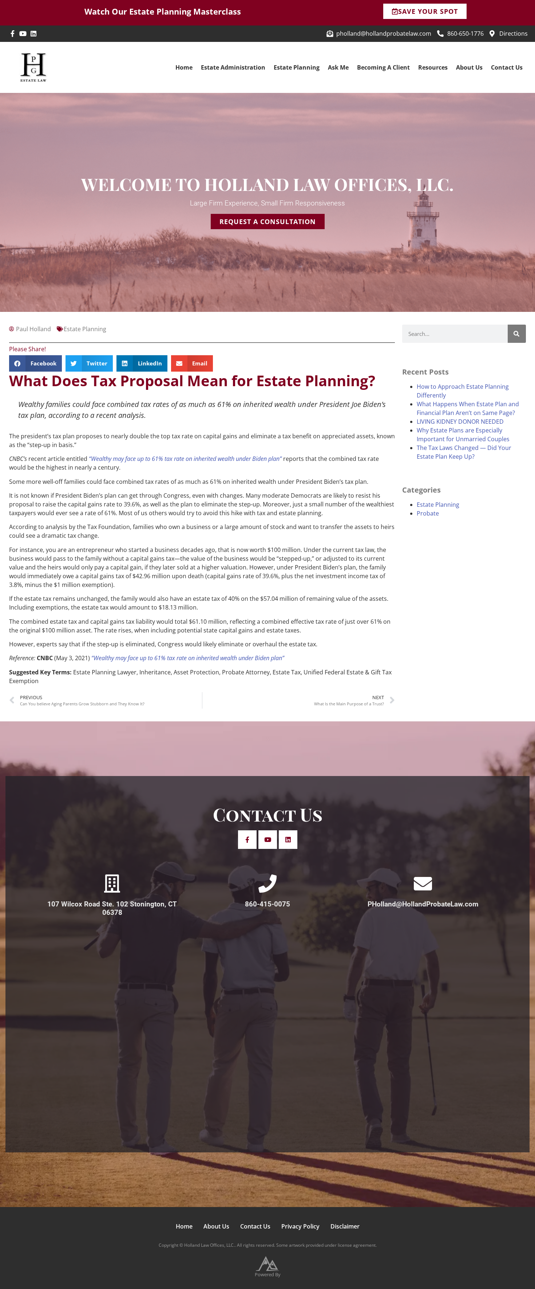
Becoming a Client (383, 67)
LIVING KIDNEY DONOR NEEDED (460, 422)
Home (184, 67)
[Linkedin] (33, 33)
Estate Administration (233, 67)
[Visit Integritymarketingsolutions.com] (267, 1264)
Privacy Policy (300, 1226)
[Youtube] (23, 33)
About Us (469, 67)
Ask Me (338, 67)
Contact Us (507, 67)
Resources (433, 67)
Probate (428, 513)
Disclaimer (345, 1226)
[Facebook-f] (12, 33)
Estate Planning (297, 67)
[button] (35, 363)
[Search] (517, 334)
